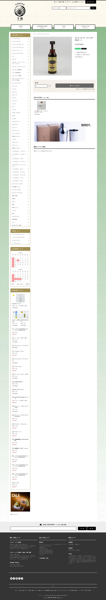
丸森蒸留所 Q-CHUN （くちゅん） (21, 448)
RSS (86, 590)
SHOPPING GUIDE (42, 27)
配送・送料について (33, 590)
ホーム (35, 33)
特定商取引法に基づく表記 (88, 89)
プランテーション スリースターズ (21, 345)
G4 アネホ (16, 482)
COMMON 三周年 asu (18, 381)
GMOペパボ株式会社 (57, 595)
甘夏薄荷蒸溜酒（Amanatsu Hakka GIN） (21, 440)
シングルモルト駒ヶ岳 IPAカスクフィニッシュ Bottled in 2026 (21, 329)
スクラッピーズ (46, 33)
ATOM (89, 590)
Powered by (46, 597)
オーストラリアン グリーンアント (21, 358)
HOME (20, 27)
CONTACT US (85, 27)
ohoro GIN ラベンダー (16, 303)
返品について (79, 89)
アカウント (69, 1)
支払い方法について (23, 590)
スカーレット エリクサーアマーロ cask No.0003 (21, 416)
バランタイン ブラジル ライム (20, 424)
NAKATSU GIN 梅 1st (25, 321)
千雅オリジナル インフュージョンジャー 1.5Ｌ (41, 112)
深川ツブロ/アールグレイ (19, 389)
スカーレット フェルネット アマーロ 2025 (21, 407)
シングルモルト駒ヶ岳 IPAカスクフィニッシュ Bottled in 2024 (21, 465)
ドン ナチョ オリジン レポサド (21, 374)
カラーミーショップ (42, 595)
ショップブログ (81, 590)
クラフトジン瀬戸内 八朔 (16, 321)
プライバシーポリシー (62, 590)
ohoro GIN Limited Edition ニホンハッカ (21, 398)
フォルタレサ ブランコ (19, 351)
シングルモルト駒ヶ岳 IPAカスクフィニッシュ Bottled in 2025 (21, 456)
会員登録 (76, 1)
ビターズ (39, 33)
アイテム (91, 1)
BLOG (63, 27)
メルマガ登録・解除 (60, 1)
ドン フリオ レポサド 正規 (20, 337)
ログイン (82, 1)
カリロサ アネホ (17, 366)
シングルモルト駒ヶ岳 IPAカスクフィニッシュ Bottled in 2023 (21, 474)
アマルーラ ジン (17, 431)
